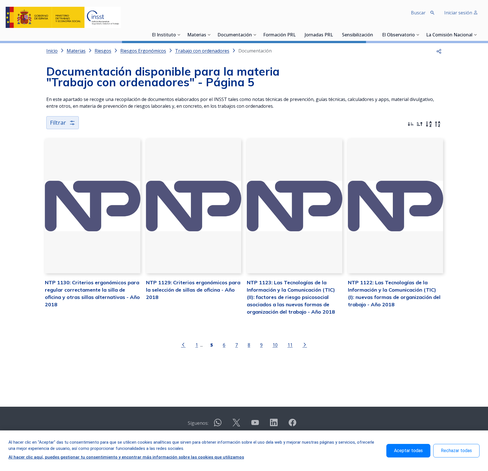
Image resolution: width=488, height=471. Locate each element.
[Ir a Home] (63, 17)
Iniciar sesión (458, 13)
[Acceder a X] (236, 425)
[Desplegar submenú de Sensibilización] (374, 35)
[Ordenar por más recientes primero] (411, 124)
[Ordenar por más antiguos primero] (420, 124)
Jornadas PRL (319, 35)
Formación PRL (279, 35)
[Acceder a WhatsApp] (217, 425)
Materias (196, 35)
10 (275, 345)
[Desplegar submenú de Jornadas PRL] (334, 35)
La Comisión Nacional (449, 35)
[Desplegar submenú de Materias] (209, 35)
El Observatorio (398, 35)
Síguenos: (198, 423)
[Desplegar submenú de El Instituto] (179, 35)
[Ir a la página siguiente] (304, 344)
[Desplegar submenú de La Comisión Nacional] (475, 35)
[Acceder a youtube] (255, 425)
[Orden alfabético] (429, 124)
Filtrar (58, 122)
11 (290, 345)
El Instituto (164, 35)
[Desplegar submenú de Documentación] (255, 35)
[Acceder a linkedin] (273, 425)
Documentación (234, 35)
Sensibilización (357, 35)
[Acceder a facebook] (292, 425)
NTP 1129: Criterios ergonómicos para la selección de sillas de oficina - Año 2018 (193, 289)
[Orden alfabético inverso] (438, 124)
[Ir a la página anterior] (183, 344)
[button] (439, 50)
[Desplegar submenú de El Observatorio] (418, 35)
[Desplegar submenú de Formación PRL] (297, 35)
